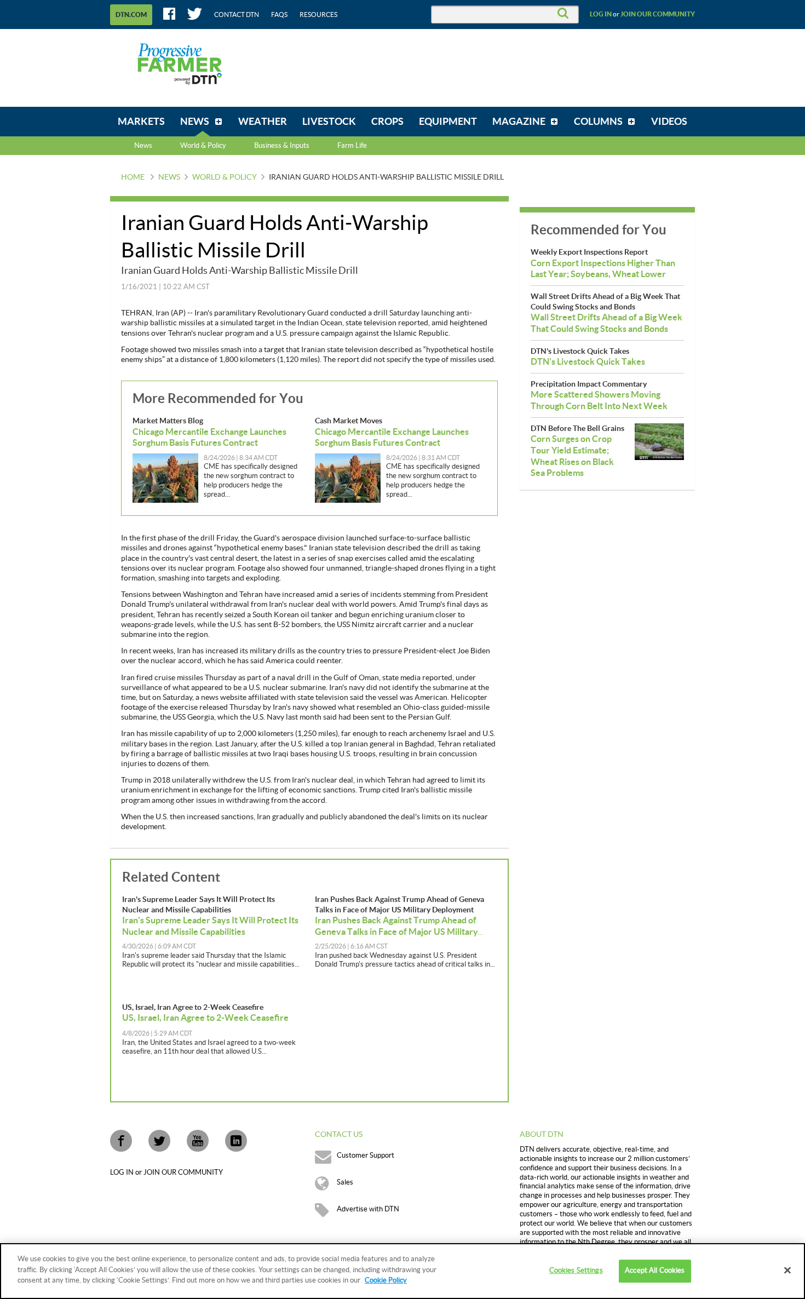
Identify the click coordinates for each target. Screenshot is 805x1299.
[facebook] (121, 1141)
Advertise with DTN (368, 1209)
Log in (601, 14)
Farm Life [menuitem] (352, 146)
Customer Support (365, 1155)
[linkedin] (236, 1141)
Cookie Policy (386, 1280)
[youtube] (198, 1141)
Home (133, 177)
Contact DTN (236, 15)
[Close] (787, 1270)
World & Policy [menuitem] (203, 146)
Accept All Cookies (655, 1270)
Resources (318, 15)
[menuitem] (141, 121)
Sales (345, 1182)
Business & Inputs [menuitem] (281, 146)
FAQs (279, 15)
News (143, 146)
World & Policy (224, 177)
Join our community (657, 14)
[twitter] (159, 1141)
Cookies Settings (576, 1270)
